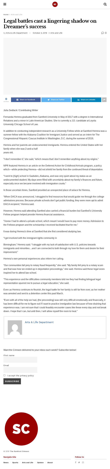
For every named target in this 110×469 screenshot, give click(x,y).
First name (8, 355)
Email (6, 365)
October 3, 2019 (40, 33)
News (5, 463)
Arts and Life (16, 14)
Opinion (40, 463)
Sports (15, 463)
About (50, 463)
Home (5, 14)
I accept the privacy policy (20, 375)
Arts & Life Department (17, 33)
